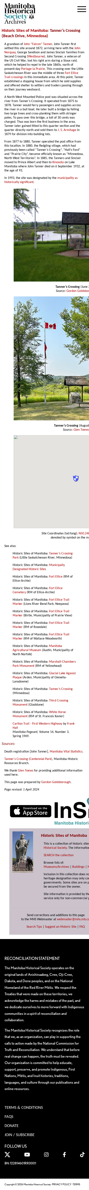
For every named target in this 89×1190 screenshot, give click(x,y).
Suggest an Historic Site (60, 926)
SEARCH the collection (58, 855)
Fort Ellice (56, 576)
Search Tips (34, 926)
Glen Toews (81, 430)
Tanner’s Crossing (61, 689)
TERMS (76, 1184)
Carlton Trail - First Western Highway (37, 723)
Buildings (78, 867)
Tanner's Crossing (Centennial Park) (28, 759)
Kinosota (58, 162)
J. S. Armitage (67, 130)
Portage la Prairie (33, 69)
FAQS (9, 1117)
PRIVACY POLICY (61, 1184)
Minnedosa (37, 36)
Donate (12, 1126)
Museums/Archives (56, 867)
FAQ (82, 926)
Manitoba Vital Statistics (66, 751)
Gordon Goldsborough (56, 782)
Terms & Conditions (24, 1108)
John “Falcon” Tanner (38, 44)
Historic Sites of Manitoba (25, 31)
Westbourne (36, 56)
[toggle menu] (81, 8)
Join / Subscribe (20, 1135)
